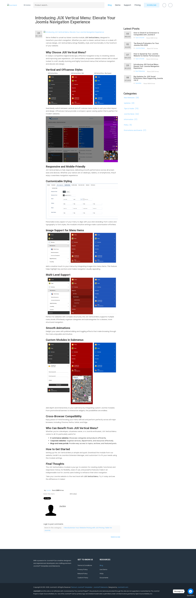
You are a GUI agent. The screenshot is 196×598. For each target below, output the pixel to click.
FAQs (101, 573)
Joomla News (140, 48)
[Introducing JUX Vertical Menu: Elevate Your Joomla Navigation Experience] (74, 32)
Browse (27, 5)
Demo (117, 5)
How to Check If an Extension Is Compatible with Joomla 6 (146, 34)
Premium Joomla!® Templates (81, 587)
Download (151, 5)
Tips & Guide (139, 38)
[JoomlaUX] (12, 5)
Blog (110, 5)
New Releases (140, 71)
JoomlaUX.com (122, 587)
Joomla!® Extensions (101, 587)
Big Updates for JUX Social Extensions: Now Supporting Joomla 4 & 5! (148, 78)
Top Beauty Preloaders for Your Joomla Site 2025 (146, 44)
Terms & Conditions (85, 565)
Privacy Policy (83, 569)
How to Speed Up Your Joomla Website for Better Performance (146, 55)
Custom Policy (83, 578)
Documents (104, 578)
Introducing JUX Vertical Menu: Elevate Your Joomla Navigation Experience (146, 66)
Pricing (138, 5)
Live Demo (103, 569)
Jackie (48, 490)
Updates (138, 83)
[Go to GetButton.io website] (190, 595)
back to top (115, 537)
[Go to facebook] (190, 591)
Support (127, 5)
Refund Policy (82, 573)
